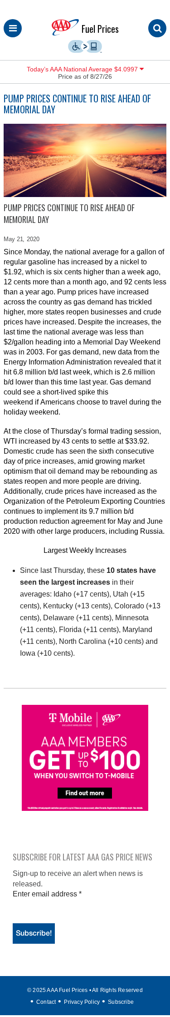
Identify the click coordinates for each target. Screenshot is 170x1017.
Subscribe (121, 1002)
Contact (46, 1002)
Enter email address (47, 894)
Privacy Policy (82, 1002)
